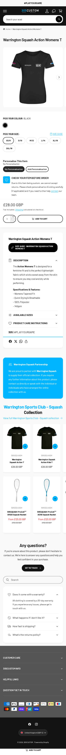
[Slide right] (58, 77)
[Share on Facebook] (10, 341)
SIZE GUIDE (58, 134)
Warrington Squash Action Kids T (46, 460)
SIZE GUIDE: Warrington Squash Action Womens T (34, 247)
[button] (5, 11)
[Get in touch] (53, 11)
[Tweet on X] (15, 341)
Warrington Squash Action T (17, 460)
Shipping (19, 209)
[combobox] (33, 19)
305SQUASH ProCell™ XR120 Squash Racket (16, 513)
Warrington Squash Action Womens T (27, 29)
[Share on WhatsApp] (21, 341)
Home (8, 29)
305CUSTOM (28, 742)
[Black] (5, 125)
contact (54, 191)
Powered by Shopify (41, 742)
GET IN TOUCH (31, 568)
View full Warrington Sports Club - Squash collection (31, 418)
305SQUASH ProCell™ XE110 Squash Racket (46, 513)
